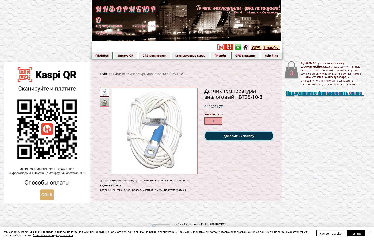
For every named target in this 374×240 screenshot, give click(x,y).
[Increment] (219, 121)
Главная (106, 74)
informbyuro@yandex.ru (262, 12)
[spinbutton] (213, 121)
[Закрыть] (369, 233)
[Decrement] (207, 121)
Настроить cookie (331, 233)
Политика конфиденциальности (53, 235)
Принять (356, 233)
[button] (154, 55)
